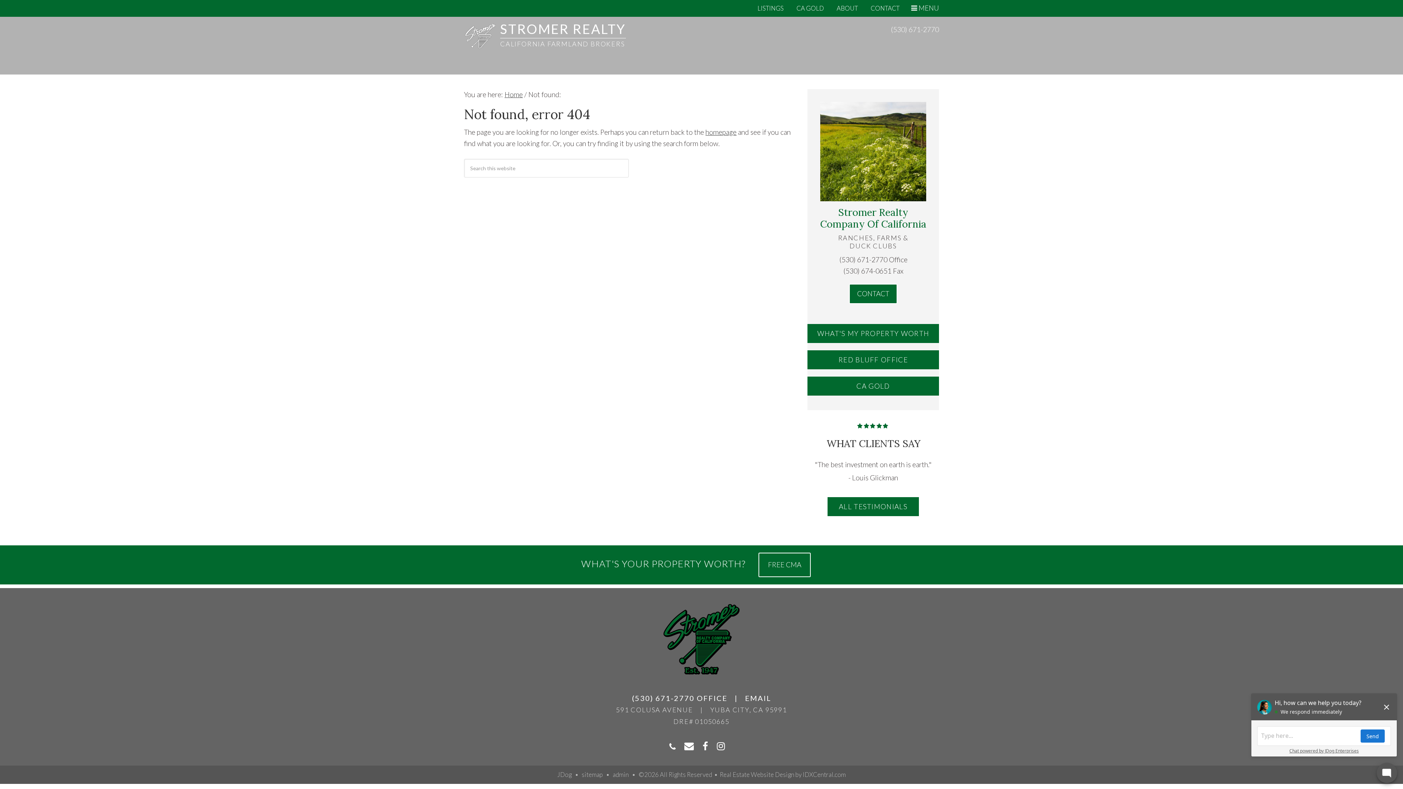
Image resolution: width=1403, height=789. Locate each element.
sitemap (592, 774)
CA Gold (873, 386)
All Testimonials (873, 506)
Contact (873, 293)
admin (621, 774)
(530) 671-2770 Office (873, 259)
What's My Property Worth (873, 333)
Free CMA (784, 564)
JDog (564, 774)
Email (758, 698)
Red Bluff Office (873, 359)
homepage (721, 132)
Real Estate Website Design (757, 774)
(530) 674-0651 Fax (873, 271)
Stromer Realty (563, 29)
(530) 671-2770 (915, 29)
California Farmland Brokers (562, 44)
